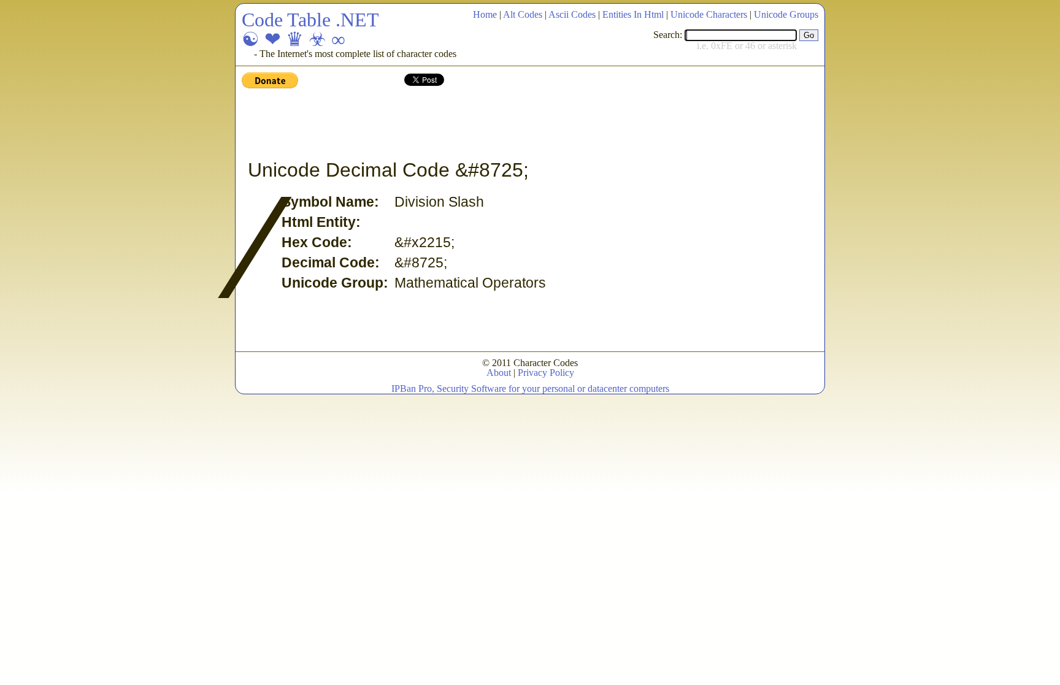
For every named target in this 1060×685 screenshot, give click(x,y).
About (498, 372)
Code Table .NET (310, 20)
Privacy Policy (546, 372)
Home (485, 14)
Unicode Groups (786, 14)
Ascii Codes (572, 14)
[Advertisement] (465, 124)
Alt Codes (522, 14)
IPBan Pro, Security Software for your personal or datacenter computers (530, 388)
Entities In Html (633, 14)
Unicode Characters (708, 14)
